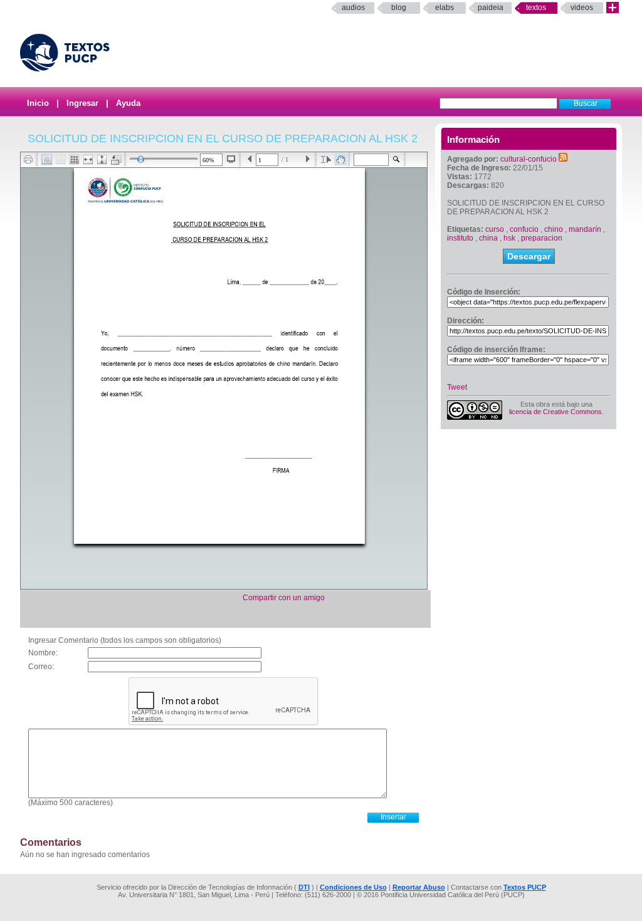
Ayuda (128, 103)
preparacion (541, 238)
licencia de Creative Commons (555, 411)
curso (494, 229)
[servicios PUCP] (612, 8)
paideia (490, 7)
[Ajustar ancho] (88, 159)
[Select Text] (326, 159)
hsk (509, 238)
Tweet (457, 387)
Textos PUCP (524, 887)
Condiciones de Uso (353, 887)
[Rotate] (116, 160)
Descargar (528, 256)
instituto (460, 238)
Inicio (38, 103)
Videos (582, 7)
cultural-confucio (528, 159)
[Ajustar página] (102, 159)
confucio (524, 229)
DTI (304, 887)
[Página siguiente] (307, 159)
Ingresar (82, 103)
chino (553, 229)
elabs (444, 7)
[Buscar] (397, 159)
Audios (353, 7)
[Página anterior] (250, 159)
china (488, 238)
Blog (398, 7)
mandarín (585, 229)
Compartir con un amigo (284, 597)
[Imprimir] (28, 159)
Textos (536, 7)
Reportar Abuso (418, 887)
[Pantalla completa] (231, 159)
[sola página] (47, 159)
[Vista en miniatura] (74, 159)
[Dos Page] (60, 159)
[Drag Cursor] (340, 159)
